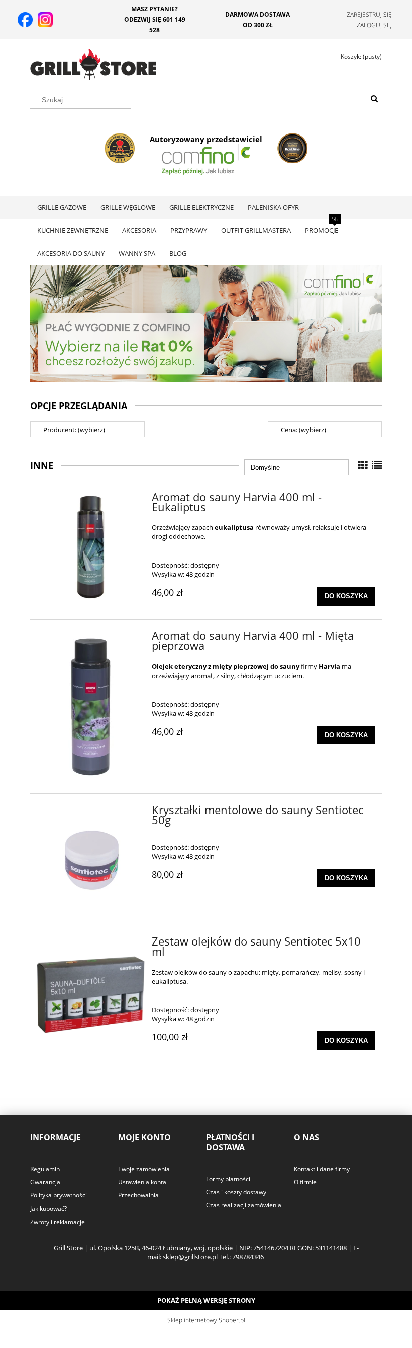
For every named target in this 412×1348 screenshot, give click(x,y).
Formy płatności (228, 1179)
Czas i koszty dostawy (236, 1192)
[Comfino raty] (206, 322)
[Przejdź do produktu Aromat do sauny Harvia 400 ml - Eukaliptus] (91, 547)
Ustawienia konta (142, 1182)
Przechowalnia (138, 1195)
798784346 (248, 1256)
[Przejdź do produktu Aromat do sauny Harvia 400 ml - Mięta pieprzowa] (91, 706)
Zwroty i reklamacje (57, 1222)
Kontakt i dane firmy (322, 1169)
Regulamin (45, 1169)
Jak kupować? (48, 1208)
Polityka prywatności (58, 1195)
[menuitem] (61, 207)
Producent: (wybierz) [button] (74, 429)
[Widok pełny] (377, 465)
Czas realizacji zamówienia (243, 1205)
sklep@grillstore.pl (190, 1256)
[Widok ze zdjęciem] (363, 465)
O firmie (305, 1182)
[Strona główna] (93, 63)
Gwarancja (45, 1182)
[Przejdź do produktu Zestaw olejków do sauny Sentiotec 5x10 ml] (91, 994)
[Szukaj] (374, 99)
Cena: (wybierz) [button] (303, 429)
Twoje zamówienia (144, 1169)
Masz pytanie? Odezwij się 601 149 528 (154, 19)
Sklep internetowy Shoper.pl (206, 1320)
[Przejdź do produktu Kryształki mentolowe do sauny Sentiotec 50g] (91, 859)
